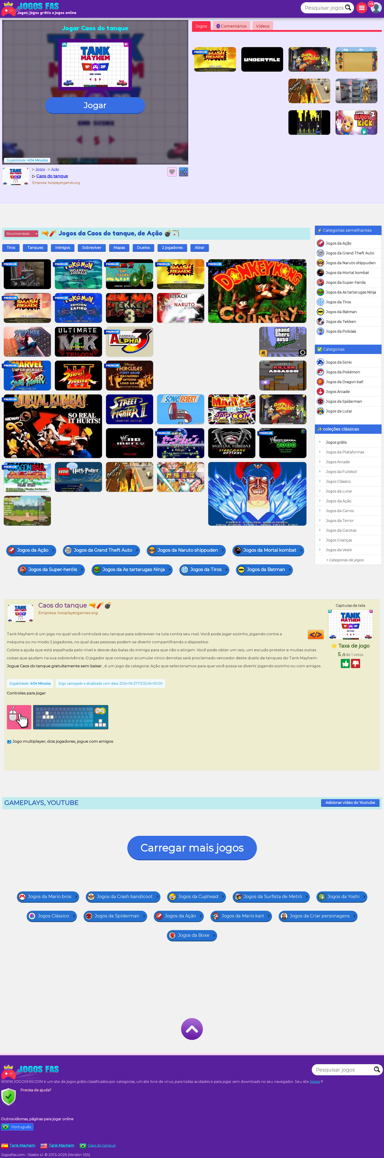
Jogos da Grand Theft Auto (350, 253)
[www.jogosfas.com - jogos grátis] (31, 1072)
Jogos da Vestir (339, 550)
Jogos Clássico (338, 481)
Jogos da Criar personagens (320, 916)
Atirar (199, 247)
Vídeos (263, 26)
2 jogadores (172, 247)
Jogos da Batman (341, 312)
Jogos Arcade (338, 392)
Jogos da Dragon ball (344, 382)
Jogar (95, 105)
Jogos (201, 26)
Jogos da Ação (338, 243)
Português (21, 1127)
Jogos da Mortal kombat (347, 273)
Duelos (143, 247)
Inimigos (62, 247)
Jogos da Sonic (339, 362)
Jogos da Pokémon (343, 372)
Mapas (119, 247)
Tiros (11, 247)
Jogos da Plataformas (345, 452)
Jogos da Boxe (193, 935)
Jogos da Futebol (341, 472)
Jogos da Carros (340, 511)
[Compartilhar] (183, 172)
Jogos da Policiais (341, 331)
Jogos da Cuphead (198, 896)
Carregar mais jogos (192, 847)
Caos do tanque (102, 1145)
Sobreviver (91, 247)
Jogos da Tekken (341, 322)
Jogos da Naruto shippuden (351, 263)
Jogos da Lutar (339, 411)
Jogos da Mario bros (49, 896)
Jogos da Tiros (338, 302)
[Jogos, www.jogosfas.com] (31, 9)
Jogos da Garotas (341, 530)
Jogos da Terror (340, 521)
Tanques (35, 247)
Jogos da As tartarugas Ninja (351, 292)
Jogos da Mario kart (243, 916)
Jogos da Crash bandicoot (125, 896)
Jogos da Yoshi (344, 896)
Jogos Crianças (339, 540)
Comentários (232, 26)
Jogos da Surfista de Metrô (273, 896)
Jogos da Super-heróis (346, 282)
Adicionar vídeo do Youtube (350, 802)
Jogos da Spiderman (344, 401)
